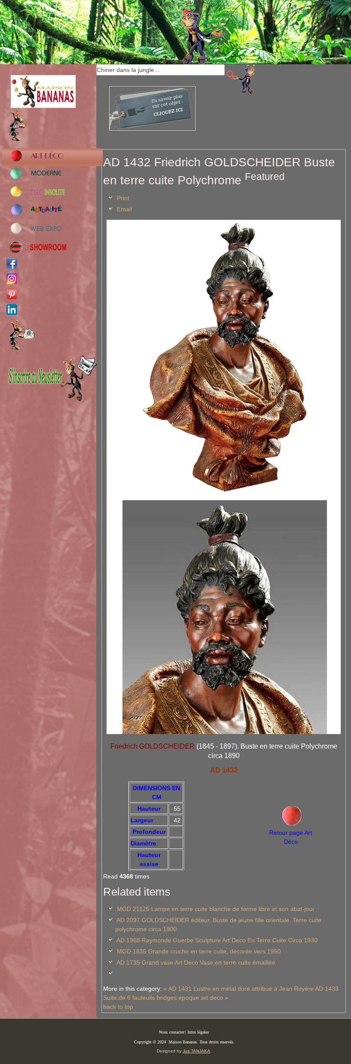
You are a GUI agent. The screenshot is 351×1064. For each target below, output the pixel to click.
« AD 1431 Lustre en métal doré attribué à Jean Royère (239, 988)
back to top (118, 1006)
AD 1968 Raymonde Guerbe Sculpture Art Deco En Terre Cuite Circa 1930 (217, 940)
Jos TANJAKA (196, 1051)
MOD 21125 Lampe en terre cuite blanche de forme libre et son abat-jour (216, 908)
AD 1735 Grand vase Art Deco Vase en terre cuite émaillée (195, 962)
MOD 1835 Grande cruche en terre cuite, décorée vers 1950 (199, 951)
